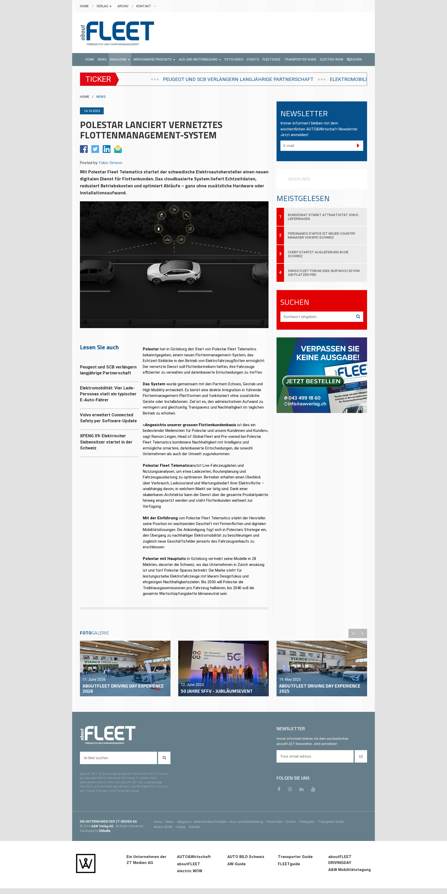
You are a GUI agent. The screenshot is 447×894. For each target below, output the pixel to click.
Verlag (182, 827)
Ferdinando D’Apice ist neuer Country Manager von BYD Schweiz (321, 235)
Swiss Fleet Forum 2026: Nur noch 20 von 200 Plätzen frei (324, 273)
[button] (120, 59)
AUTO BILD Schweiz (245, 856)
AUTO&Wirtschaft (194, 856)
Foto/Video (276, 822)
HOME (85, 6)
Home (159, 822)
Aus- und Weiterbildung (248, 822)
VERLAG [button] (102, 6)
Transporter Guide (332, 822)
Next (362, 633)
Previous (353, 633)
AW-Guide (236, 864)
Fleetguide (308, 822)
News (171, 822)
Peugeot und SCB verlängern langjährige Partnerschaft (168, 79)
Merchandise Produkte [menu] (211, 822)
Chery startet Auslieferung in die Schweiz (318, 254)
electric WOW (164, 827)
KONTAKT (144, 6)
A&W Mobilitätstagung (349, 869)
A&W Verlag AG (102, 826)
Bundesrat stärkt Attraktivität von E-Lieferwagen (323, 217)
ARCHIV (123, 6)
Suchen (356, 59)
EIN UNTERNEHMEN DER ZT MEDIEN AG (108, 821)
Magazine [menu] (184, 822)
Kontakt (196, 827)
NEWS (101, 97)
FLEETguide (289, 864)
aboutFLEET (188, 864)
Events (292, 822)
